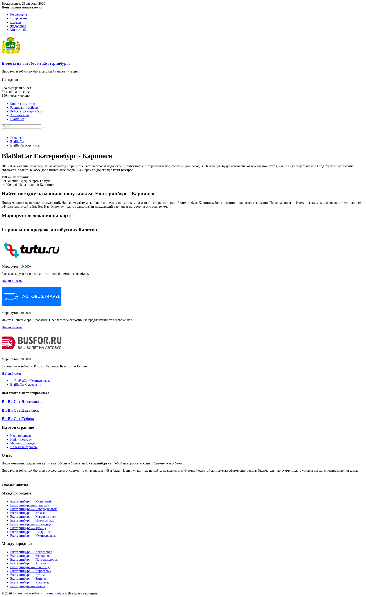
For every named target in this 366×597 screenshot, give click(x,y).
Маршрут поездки (23, 443)
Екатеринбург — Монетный (30, 501)
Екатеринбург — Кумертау (29, 505)
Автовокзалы (19, 115)
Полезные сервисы (23, 447)
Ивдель (15, 22)
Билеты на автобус (23, 103)
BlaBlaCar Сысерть (26, 384)
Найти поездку (21, 439)
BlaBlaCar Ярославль (22, 401)
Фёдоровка (18, 26)
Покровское (18, 18)
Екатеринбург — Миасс (27, 513)
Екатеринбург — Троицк (28, 528)
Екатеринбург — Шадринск (30, 532)
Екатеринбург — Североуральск (33, 509)
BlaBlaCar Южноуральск (30, 380)
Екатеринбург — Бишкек (28, 578)
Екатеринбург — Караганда (30, 567)
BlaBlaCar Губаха (18, 418)
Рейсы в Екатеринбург (26, 111)
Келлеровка (18, 14)
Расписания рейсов (24, 107)
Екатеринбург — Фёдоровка (30, 555)
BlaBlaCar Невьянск (20, 410)
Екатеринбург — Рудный (28, 574)
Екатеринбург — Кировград (30, 524)
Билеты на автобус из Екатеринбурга (36, 63)
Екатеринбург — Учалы (27, 586)
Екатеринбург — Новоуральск (32, 520)
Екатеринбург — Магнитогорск (33, 516)
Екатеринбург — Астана (28, 563)
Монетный (18, 29)
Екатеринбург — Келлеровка (31, 552)
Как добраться (20, 435)
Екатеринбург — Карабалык (30, 571)
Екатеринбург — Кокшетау (29, 582)
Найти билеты (12, 281)
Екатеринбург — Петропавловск (34, 559)
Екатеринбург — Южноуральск (33, 535)
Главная (16, 138)
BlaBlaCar (17, 119)
